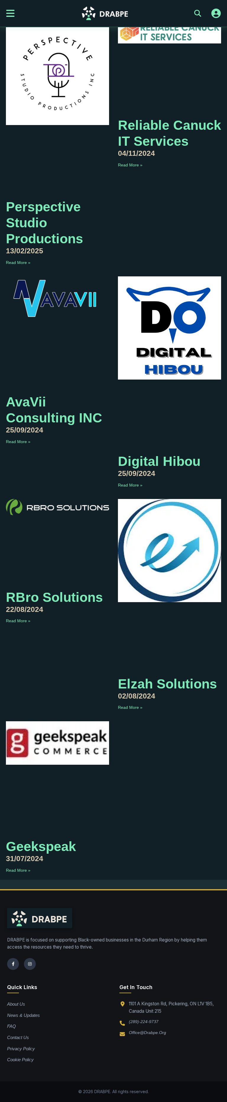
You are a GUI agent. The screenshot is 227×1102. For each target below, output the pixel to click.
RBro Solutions (54, 597)
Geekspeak (41, 846)
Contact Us (18, 1037)
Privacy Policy (21, 1048)
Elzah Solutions (167, 683)
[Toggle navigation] (10, 13)
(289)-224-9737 (143, 1022)
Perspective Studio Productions (44, 222)
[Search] (198, 13)
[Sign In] (216, 13)
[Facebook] (13, 964)
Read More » (18, 262)
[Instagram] (30, 964)
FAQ (11, 1026)
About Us (16, 1004)
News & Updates (23, 1015)
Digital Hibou (159, 461)
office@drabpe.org (147, 1032)
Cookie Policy (20, 1059)
